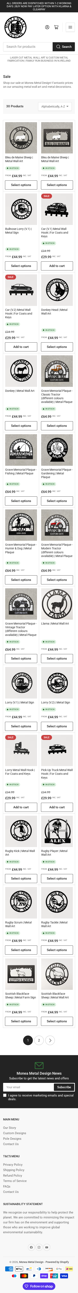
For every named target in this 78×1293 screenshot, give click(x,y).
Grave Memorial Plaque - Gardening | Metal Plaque (57, 473)
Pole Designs (12, 1139)
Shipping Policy (13, 1170)
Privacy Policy (12, 1165)
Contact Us (11, 1144)
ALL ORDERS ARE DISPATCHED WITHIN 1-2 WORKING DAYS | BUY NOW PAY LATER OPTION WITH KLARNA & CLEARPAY (39, 6)
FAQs (6, 1186)
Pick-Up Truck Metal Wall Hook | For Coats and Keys (57, 773)
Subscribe (64, 1087)
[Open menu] (70, 27)
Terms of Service (15, 1181)
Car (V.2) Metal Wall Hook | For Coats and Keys (18, 313)
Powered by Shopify (57, 1262)
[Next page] (50, 1040)
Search (67, 47)
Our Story (9, 1128)
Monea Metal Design (31, 1262)
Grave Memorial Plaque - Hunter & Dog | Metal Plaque (21, 548)
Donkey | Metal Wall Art (20, 390)
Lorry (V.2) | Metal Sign (55, 702)
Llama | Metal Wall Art (55, 623)
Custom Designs (14, 1133)
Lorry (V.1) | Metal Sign (19, 702)
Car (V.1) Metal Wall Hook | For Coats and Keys (54, 232)
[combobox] (39, 46)
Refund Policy (12, 1175)
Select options (21, 185)
